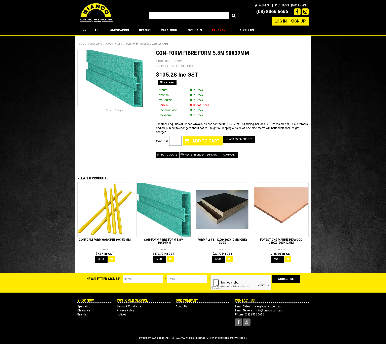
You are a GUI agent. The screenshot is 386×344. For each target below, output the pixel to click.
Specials (195, 30)
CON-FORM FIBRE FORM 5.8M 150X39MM (163, 241)
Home (80, 44)
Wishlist (265, 5)
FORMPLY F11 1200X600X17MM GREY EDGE (222, 241)
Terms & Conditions (129, 306)
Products (90, 30)
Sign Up (298, 21)
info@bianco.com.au (269, 310)
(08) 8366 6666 (272, 11)
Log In (281, 21)
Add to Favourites (240, 139)
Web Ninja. (241, 338)
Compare (229, 154)
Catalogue (169, 30)
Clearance (220, 30)
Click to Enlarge (114, 110)
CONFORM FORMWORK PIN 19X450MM (105, 239)
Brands (145, 30)
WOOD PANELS (114, 44)
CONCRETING (95, 44)
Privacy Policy (125, 310)
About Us (246, 30)
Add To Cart (111, 259)
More (101, 259)
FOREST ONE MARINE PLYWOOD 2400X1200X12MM (281, 241)
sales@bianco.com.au (267, 306)
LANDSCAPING (119, 30)
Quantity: (162, 141)
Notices (121, 314)
